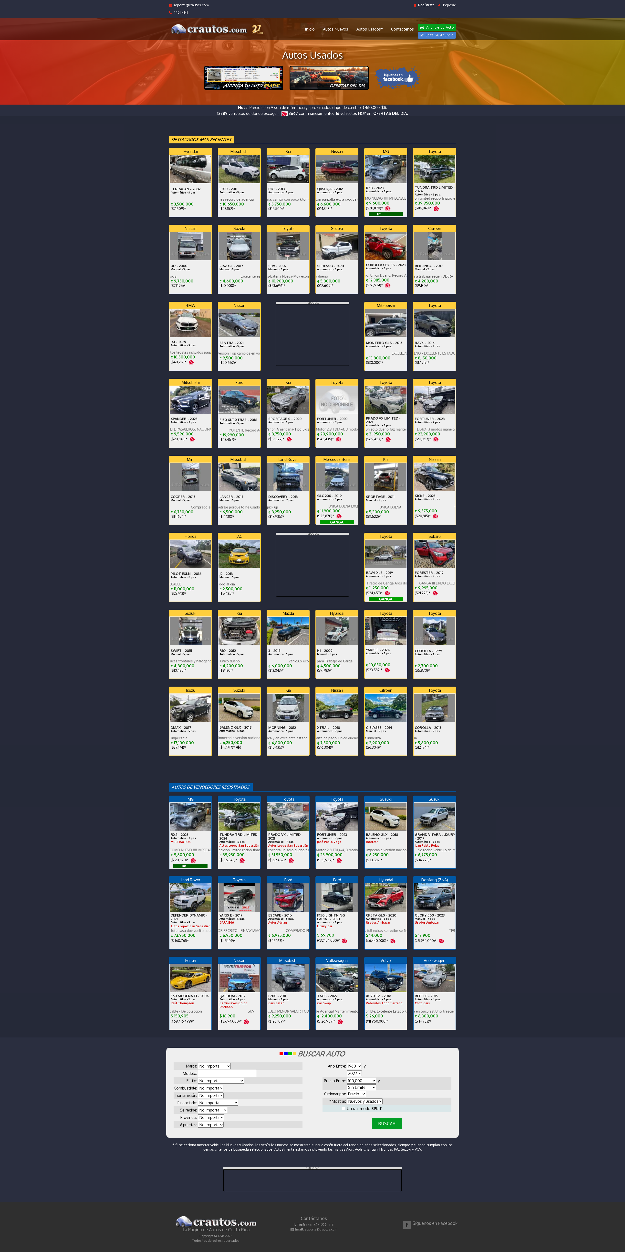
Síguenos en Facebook (435, 1223)
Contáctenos (402, 29)
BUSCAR (387, 1123)
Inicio (310, 29)
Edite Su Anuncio (439, 35)
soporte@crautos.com (190, 5)
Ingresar (449, 5)
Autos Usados (368, 29)
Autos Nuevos (335, 29)
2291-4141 (180, 13)
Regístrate (426, 5)
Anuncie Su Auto (439, 27)
